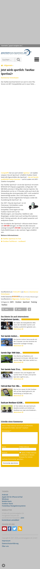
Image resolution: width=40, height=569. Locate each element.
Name (4, 447)
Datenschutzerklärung (10, 543)
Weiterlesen (18, 329)
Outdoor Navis (25, 299)
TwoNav (4, 305)
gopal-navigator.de (15, 46)
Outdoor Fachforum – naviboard (14, 241)
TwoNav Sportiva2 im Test (12, 239)
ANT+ (12, 302)
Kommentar (6, 431)
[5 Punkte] (19, 296)
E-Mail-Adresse (24, 447)
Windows (5, 499)
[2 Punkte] (14, 296)
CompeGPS (5, 173)
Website (4, 453)
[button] (7, 309)
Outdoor (18, 302)
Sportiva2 (26, 302)
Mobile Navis (7, 501)
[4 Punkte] (17, 296)
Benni (26, 292)
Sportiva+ (26, 173)
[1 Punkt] (13, 296)
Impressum (6, 541)
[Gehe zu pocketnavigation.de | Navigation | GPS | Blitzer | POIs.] (2, 65)
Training (34, 302)
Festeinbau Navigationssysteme (14, 506)
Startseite (4, 46)
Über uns (5, 546)
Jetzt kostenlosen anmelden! (13, 519)
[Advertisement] (20, 22)
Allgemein (8, 65)
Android (5, 495)
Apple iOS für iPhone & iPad (12, 497)
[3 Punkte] (16, 296)
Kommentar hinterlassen (10, 78)
